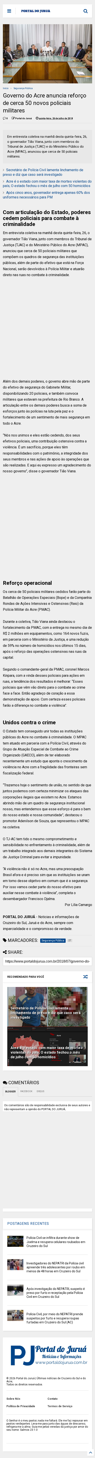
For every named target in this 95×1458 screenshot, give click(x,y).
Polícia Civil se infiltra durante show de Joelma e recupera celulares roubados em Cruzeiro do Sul (56, 1241)
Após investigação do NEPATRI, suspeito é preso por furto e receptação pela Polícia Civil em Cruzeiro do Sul (56, 1292)
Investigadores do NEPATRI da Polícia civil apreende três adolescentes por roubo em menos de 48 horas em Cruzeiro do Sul (56, 1267)
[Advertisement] (44, 331)
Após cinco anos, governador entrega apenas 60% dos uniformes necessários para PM (46, 195)
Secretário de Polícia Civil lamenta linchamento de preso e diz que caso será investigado (43, 172)
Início (5, 88)
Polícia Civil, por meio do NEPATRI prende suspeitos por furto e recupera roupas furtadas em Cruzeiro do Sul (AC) (55, 1318)
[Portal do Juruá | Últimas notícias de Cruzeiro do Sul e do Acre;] (35, 12)
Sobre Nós (13, 1398)
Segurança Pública (23, 88)
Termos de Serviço (60, 1406)
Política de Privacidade (20, 1406)
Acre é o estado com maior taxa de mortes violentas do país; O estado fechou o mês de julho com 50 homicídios (47, 183)
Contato (53, 1398)
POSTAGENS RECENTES (28, 1223)
